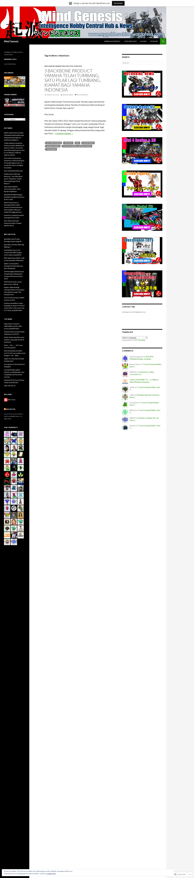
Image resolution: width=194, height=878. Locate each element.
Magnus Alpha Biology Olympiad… (144, 380)
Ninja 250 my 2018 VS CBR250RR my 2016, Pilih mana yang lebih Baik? (13, 326)
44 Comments (82, 95)
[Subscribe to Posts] (6, 400)
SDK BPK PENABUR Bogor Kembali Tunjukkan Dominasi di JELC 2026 (14, 197)
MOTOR (69, 66)
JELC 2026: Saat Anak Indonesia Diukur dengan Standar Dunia (13, 223)
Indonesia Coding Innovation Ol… (142, 373)
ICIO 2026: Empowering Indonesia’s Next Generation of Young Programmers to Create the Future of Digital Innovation (14, 163)
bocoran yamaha (54, 143)
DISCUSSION (49, 66)
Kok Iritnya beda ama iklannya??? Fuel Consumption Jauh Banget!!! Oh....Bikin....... (14, 353)
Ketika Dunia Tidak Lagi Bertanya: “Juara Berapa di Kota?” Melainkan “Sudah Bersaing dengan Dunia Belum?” (13, 179)
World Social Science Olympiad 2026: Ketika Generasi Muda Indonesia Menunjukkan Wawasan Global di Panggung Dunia (13, 207)
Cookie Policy (51, 874)
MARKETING (60, 66)
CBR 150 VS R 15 (9, 386)
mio (77, 143)
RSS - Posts (11, 400)
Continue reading (64, 133)
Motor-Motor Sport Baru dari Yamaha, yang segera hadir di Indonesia (14, 339)
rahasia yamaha (53, 146)
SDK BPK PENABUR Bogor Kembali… (141, 357)
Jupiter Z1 (68, 143)
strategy (78, 66)
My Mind (143, 41)
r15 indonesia (88, 143)
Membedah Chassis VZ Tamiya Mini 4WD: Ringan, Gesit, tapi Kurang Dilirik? (13, 252)
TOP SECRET (154, 41)
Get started (118, 3)
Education (10, 409)
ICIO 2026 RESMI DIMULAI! (13, 171)
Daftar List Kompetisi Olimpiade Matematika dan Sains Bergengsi (13, 266)
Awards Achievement (112, 41)
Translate (141, 340)
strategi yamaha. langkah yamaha (77, 146)
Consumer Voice (130, 41)
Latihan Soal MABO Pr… (139, 379)
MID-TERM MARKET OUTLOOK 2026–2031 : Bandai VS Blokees (12, 189)
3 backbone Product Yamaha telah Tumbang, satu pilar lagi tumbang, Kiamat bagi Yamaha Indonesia (72, 80)
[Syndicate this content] (5, 409)
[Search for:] (142, 63)
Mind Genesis (11, 41)
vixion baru (51, 149)
